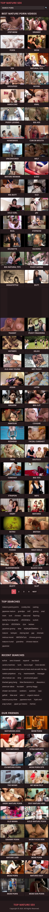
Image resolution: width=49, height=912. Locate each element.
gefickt (4, 695)
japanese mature (8, 611)
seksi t (22, 695)
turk (10, 616)
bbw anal (26, 616)
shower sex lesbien (9, 691)
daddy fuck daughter (10, 620)
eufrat (4, 660)
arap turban (7, 704)
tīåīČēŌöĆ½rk (21, 637)
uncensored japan (31, 678)
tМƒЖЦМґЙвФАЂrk (31, 629)
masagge (40, 673)
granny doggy (32, 686)
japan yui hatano (20, 704)
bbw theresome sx (27, 682)
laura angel (28, 665)
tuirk (19, 665)
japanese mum (25, 699)
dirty (19, 678)
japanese (5, 646)
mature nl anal (8, 642)
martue (32, 704)
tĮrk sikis (5, 624)
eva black (35, 660)
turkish (35, 620)
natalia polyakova (8, 673)
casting (35, 607)
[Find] (46, 7)
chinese (18, 616)
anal (43, 611)
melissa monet (7, 637)
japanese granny (8, 629)
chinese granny (35, 637)
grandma (19, 642)
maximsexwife (29, 673)
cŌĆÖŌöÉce (25, 620)
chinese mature (32, 642)
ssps (40, 691)
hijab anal (38, 699)
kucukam (20, 686)
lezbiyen (14, 633)
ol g (19, 673)
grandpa (21, 611)
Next (34, 591)
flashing (36, 616)
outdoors (23, 691)
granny (36, 611)
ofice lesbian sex (8, 678)
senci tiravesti (15, 660)
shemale (40, 633)
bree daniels (40, 665)
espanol (26, 660)
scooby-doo (25, 607)
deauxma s (41, 682)
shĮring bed (24, 633)
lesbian (31, 624)
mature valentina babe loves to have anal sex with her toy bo (24, 669)
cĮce (24, 624)
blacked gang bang (9, 682)
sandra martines (8, 665)
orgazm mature (33, 695)
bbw (19, 629)
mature (5, 633)
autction (32, 691)
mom (4, 616)
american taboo (8, 686)
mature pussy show (9, 699)
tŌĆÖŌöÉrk (15, 624)
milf (28, 611)
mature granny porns (10, 607)
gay (32, 633)
